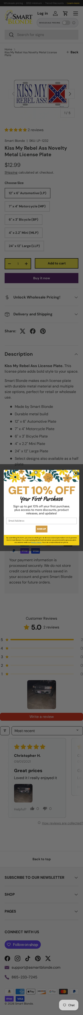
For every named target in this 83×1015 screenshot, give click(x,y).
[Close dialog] (76, 473)
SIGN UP (41, 528)
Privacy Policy (36, 542)
